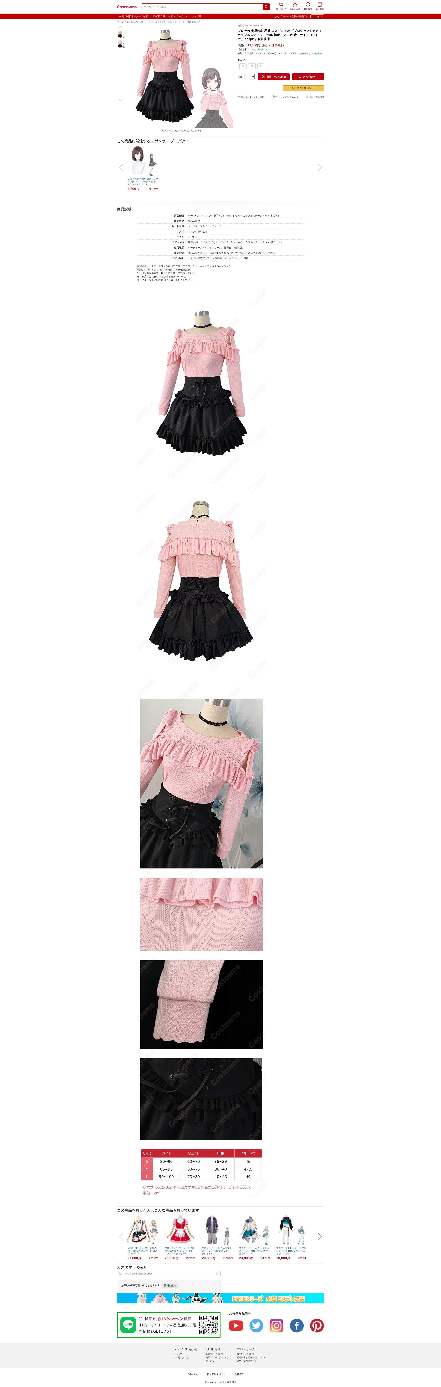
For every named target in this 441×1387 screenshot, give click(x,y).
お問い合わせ (182, 1357)
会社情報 (239, 1374)
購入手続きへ (308, 76)
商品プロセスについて (217, 1357)
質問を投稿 (170, 1285)
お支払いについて (246, 1354)
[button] (121, 26)
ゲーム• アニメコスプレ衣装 (130, 22)
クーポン (210, 1361)
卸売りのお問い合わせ (303, 88)
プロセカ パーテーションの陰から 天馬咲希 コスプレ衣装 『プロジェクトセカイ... (179, 1251)
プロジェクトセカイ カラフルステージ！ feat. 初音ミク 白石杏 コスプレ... (291, 1251)
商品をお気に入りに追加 (251, 96)
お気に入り (295, 6)
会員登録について (215, 1354)
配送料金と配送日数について (251, 1357)
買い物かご (281, 6)
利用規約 (193, 1374)
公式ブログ (230, 1382)
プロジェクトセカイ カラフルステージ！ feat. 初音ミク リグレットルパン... (217, 1251)
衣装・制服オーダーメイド (133, 16)
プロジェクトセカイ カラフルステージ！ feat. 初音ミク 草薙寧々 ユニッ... (254, 1251)
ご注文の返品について (260, 49)
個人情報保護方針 (216, 1374)
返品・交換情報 (315, 96)
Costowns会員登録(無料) (294, 16)
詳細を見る (317, 53)
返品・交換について (247, 1361)
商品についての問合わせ (285, 96)
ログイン (317, 16)
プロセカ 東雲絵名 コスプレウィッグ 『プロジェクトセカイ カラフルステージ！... (142, 182)
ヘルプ (178, 1354)
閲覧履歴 (308, 6)
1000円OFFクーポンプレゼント (170, 16)
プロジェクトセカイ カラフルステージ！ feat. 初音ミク (174, 22)
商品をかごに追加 (274, 76)
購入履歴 (320, 6)
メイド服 (197, 16)
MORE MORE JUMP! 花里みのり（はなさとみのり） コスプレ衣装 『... (142, 1251)
